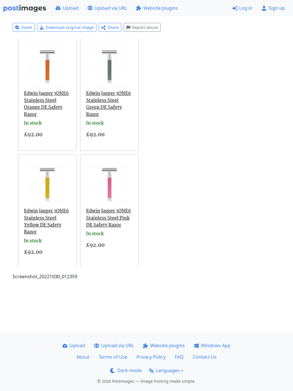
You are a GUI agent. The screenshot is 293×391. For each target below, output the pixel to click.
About (83, 357)
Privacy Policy (151, 357)
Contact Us (205, 357)
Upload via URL (110, 8)
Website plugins (160, 8)
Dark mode (129, 370)
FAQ (179, 357)
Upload (70, 8)
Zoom (26, 27)
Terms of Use (113, 357)
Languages (168, 370)
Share (113, 27)
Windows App (216, 345)
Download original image (69, 27)
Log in (245, 8)
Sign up (277, 8)
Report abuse (145, 27)
